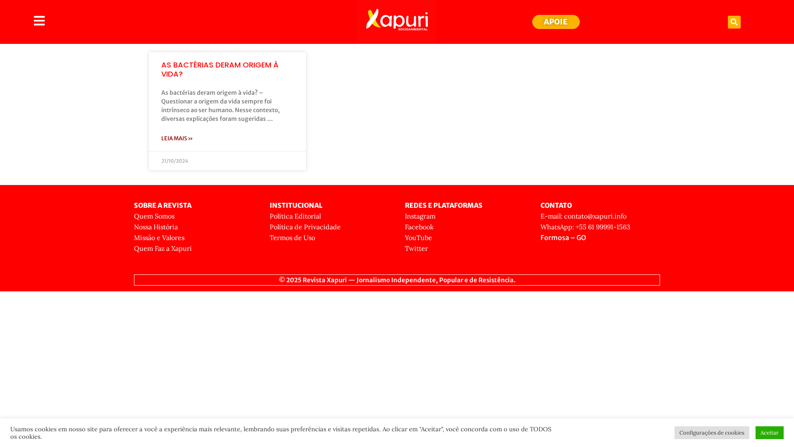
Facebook (419, 227)
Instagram (420, 216)
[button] (734, 22)
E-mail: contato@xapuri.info (583, 216)
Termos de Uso (292, 237)
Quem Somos (154, 216)
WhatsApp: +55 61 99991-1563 (585, 227)
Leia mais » (177, 138)
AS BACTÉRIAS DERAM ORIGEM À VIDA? (219, 69)
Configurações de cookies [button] (711, 432)
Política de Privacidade (305, 227)
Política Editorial (295, 216)
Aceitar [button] (770, 432)
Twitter (416, 248)
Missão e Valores (159, 237)
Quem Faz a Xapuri (163, 248)
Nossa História (156, 227)
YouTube (418, 237)
